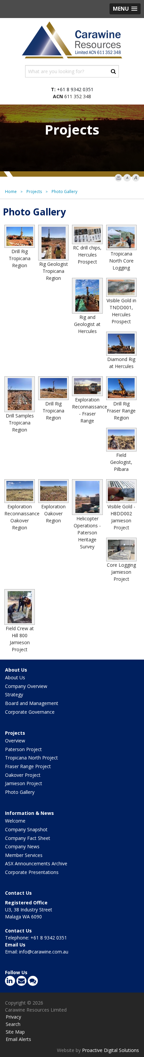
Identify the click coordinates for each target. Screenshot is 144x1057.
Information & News (29, 813)
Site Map (15, 1032)
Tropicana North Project (31, 757)
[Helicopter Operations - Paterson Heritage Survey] (87, 497)
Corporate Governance (30, 712)
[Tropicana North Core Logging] (121, 237)
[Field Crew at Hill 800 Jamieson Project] (19, 607)
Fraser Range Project (28, 766)
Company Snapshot (26, 829)
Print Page (118, 178)
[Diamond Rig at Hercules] (121, 343)
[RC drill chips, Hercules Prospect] (87, 234)
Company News (22, 846)
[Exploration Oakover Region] (53, 491)
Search (13, 1024)
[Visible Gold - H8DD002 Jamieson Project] (121, 491)
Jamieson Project (23, 783)
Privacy (13, 1017)
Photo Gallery (19, 792)
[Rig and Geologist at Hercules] (87, 296)
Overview (15, 740)
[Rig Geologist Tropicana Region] (53, 242)
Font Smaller (127, 178)
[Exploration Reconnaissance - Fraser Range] (87, 386)
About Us (16, 670)
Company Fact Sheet (27, 838)
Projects (15, 733)
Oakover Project (23, 775)
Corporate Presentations (32, 872)
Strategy (14, 694)
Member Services (24, 855)
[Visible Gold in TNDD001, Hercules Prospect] (121, 287)
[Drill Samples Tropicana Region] (19, 394)
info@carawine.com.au (43, 951)
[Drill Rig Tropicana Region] (19, 236)
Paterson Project (23, 749)
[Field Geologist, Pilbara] (121, 440)
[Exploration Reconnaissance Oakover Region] (19, 491)
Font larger (136, 178)
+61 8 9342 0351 (75, 89)
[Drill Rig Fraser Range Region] (121, 388)
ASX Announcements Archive (36, 863)
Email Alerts (18, 1039)
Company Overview (26, 686)
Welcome (15, 821)
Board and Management (31, 703)
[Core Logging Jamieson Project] (121, 549)
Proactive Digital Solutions (110, 1050)
